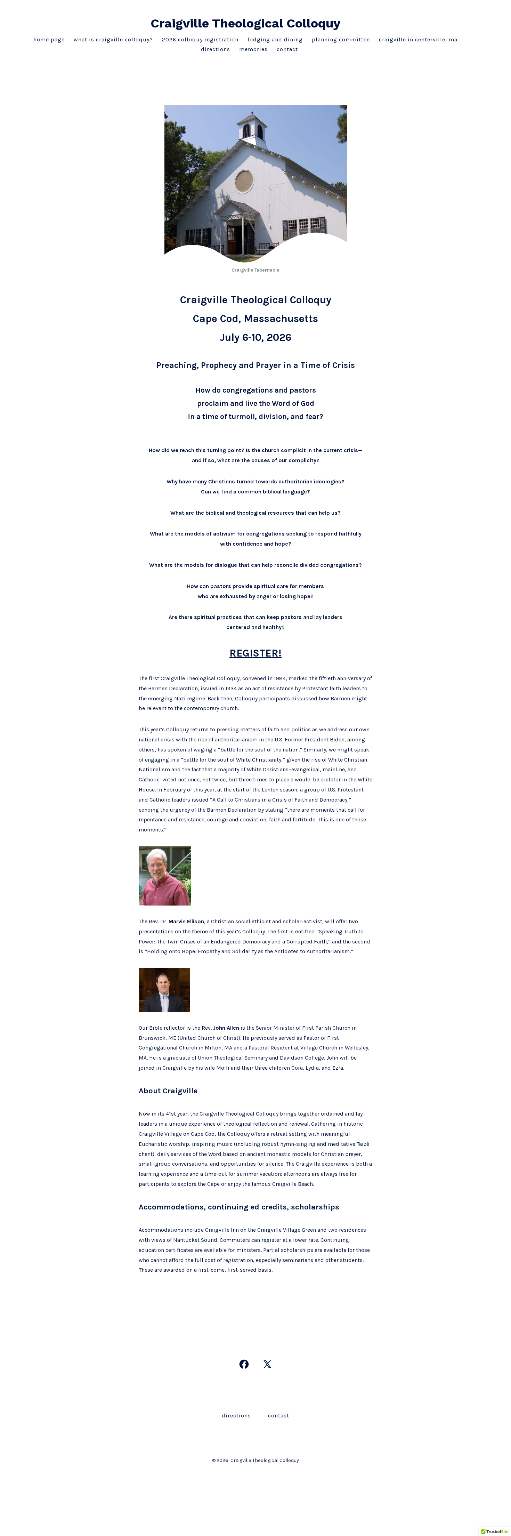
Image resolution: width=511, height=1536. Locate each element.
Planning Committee (341, 39)
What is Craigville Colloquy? (113, 39)
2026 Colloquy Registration (200, 39)
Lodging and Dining (275, 39)
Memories (253, 49)
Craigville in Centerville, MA (418, 39)
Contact (287, 49)
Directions (215, 49)
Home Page (49, 39)
